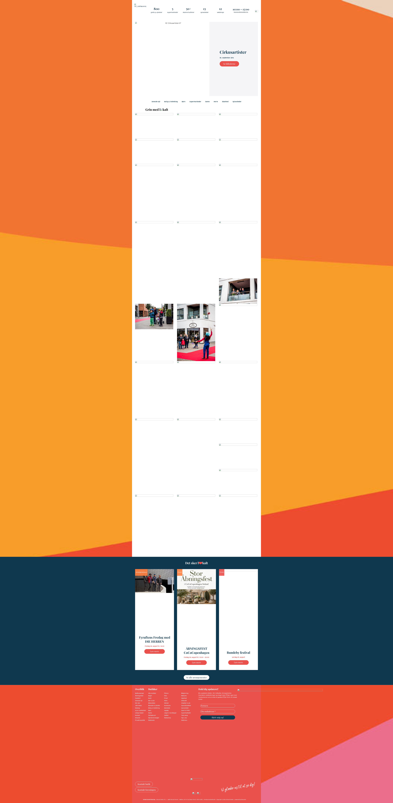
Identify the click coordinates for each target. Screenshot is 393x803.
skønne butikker (188, 12)
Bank (149, 698)
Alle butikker (152, 693)
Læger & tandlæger (170, 713)
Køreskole (167, 708)
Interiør (166, 703)
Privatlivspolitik (140, 720)
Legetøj (166, 710)
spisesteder (204, 12)
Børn (183, 102)
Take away (184, 715)
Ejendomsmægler (153, 718)
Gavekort (138, 698)
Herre (216, 102)
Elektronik (151, 720)
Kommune (167, 705)
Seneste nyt (156, 102)
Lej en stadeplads (140, 710)
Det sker (137, 703)
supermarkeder (172, 12)
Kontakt (137, 715)
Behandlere (151, 703)
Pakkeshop (167, 718)
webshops (220, 12)
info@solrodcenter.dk (209, 799)
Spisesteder (237, 102)
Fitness (166, 693)
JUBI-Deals (138, 705)
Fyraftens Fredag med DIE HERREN (154, 639)
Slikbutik (184, 700)
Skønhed (225, 102)
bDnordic (243, 799)
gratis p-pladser (156, 12)
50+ (188, 9)
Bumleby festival (238, 652)
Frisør (166, 698)
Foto (165, 696)
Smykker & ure (185, 703)
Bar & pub (151, 700)
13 (204, 9)
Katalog (137, 708)
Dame (207, 102)
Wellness (184, 720)
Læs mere (154, 651)
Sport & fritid (185, 710)
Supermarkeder (195, 102)
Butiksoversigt (139, 693)
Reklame (184, 696)
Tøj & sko (184, 718)
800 (156, 9)
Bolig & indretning (171, 102)
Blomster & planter (154, 705)
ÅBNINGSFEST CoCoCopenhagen (196, 650)
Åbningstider (139, 696)
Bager (150, 696)
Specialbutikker (186, 705)
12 (220, 9)
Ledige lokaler (139, 713)
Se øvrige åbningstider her (241, 12)
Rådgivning (184, 693)
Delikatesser (152, 715)
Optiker (166, 715)
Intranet (137, 718)
